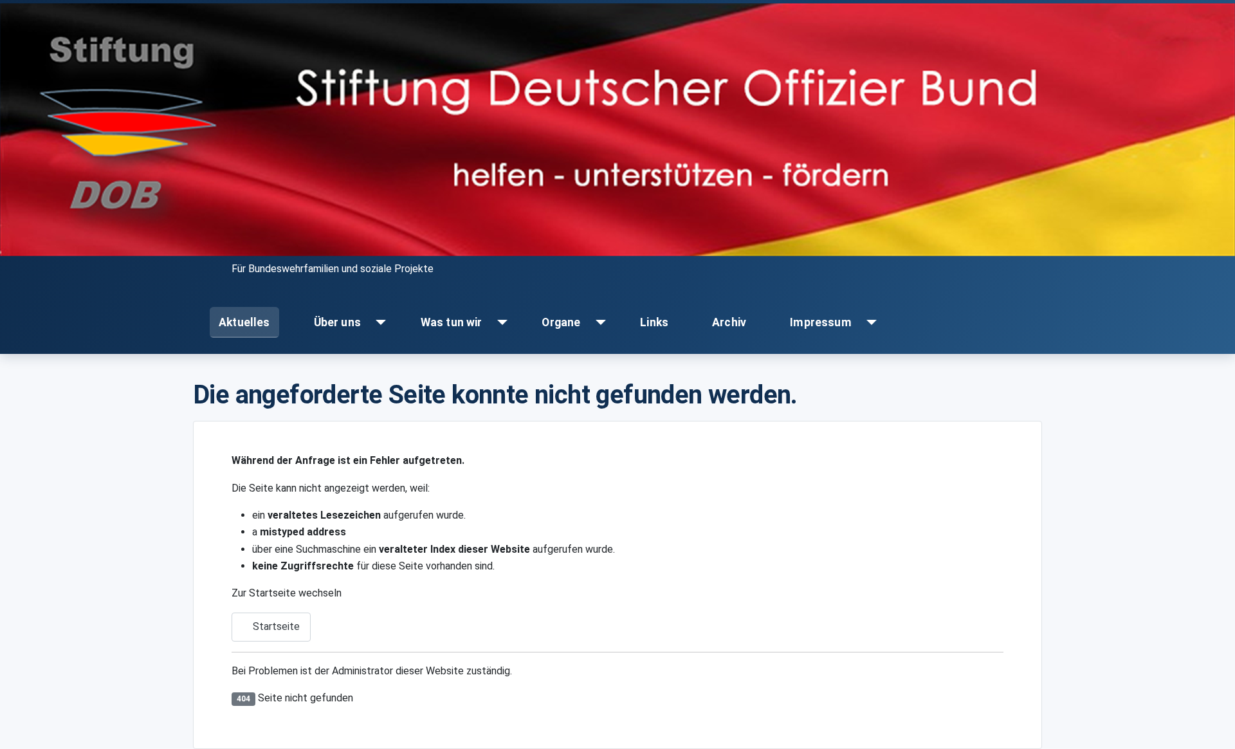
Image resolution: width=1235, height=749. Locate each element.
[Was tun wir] (499, 322)
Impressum (821, 322)
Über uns (337, 322)
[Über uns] (378, 322)
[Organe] (598, 322)
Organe (561, 322)
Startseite (275, 626)
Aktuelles (244, 322)
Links (654, 322)
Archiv (729, 322)
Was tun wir (451, 322)
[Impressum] (869, 322)
